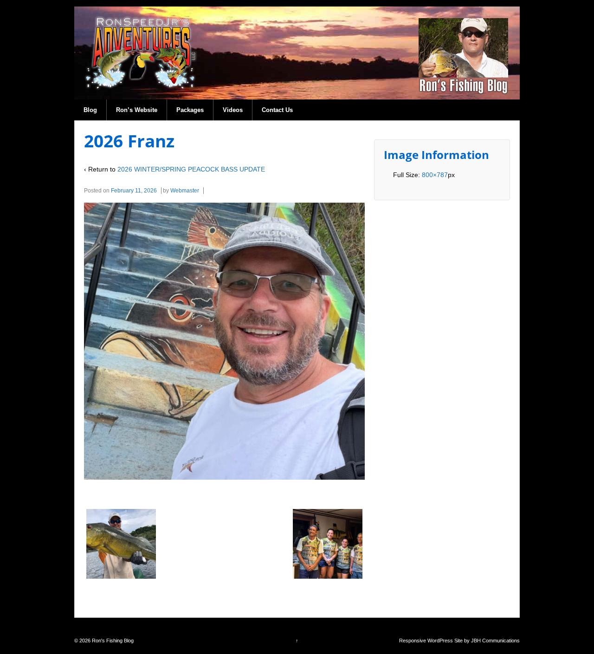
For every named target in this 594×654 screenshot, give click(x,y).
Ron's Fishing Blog (112, 640)
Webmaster (184, 190)
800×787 (435, 174)
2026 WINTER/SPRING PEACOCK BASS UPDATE (191, 169)
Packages (190, 109)
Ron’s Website (136, 109)
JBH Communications (495, 640)
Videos (233, 109)
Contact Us (277, 109)
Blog (90, 109)
